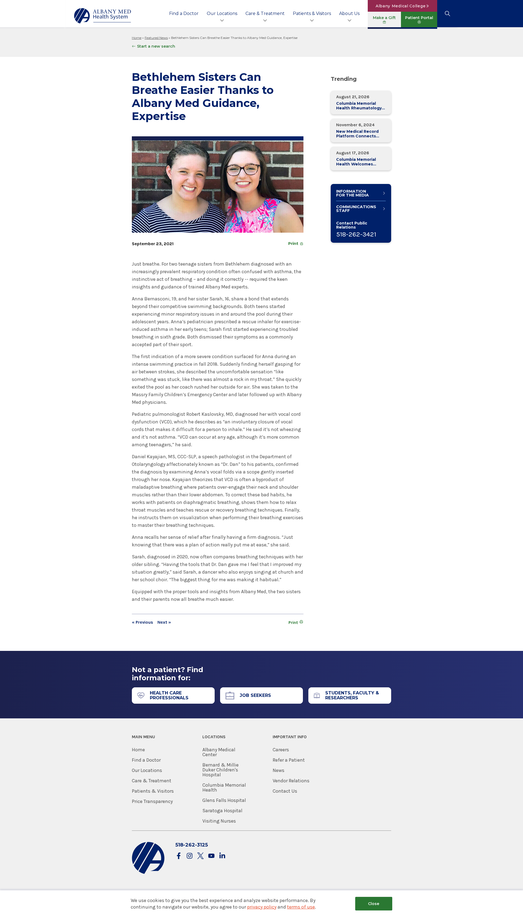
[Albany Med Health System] (102, 16)
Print (293, 243)
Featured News (156, 38)
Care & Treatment (265, 13)
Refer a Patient (289, 760)
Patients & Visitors (312, 13)
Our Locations (222, 13)
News (278, 770)
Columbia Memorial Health (224, 787)
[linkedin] (222, 856)
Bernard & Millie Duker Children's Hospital (220, 769)
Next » (164, 622)
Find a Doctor (184, 13)
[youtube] (211, 856)
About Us (349, 13)
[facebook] (178, 856)
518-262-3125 (191, 845)
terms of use (301, 907)
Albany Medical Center (218, 752)
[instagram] (189, 856)
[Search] (447, 13)
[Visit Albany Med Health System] (148, 872)
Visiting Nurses (219, 820)
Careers (281, 749)
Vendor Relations (291, 780)
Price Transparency (152, 801)
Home (136, 38)
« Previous (142, 622)
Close (373, 903)
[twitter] (200, 856)
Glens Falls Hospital (224, 800)
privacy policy (261, 907)
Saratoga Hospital (222, 810)
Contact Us (285, 791)
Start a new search (156, 46)
